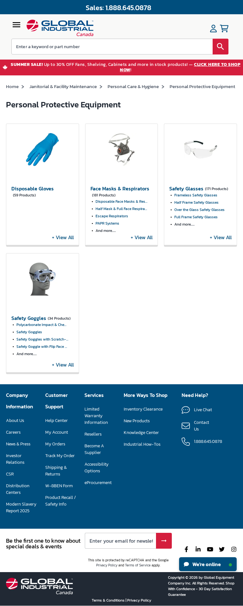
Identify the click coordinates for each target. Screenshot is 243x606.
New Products (137, 421)
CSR (10, 474)
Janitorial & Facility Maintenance (63, 86)
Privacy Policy (106, 565)
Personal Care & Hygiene (133, 86)
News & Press (18, 444)
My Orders (55, 444)
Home (12, 86)
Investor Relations (15, 459)
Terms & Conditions (109, 600)
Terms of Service (138, 565)
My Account (56, 432)
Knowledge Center (141, 432)
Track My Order (60, 455)
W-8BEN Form (59, 485)
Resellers (93, 434)
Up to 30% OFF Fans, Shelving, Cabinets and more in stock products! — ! (125, 67)
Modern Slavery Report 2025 (21, 507)
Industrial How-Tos (142, 444)
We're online (206, 564)
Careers (13, 432)
